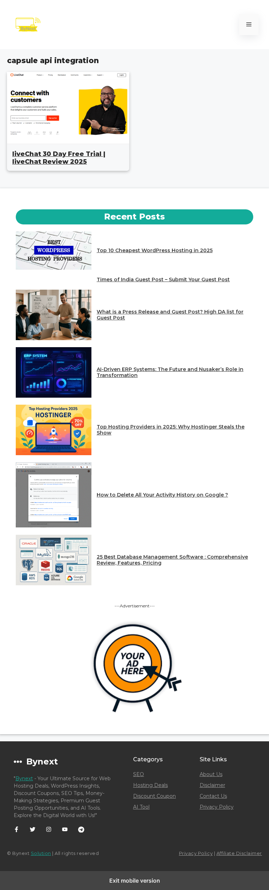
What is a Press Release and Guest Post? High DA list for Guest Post (170, 315)
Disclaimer (212, 785)
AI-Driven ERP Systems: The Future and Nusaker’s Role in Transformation (170, 372)
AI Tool (141, 807)
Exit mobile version (134, 880)
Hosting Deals (150, 785)
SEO (138, 774)
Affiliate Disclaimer (239, 853)
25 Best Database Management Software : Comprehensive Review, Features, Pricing (172, 560)
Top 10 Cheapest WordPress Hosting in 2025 (155, 250)
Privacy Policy (217, 807)
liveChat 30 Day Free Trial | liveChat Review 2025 (58, 158)
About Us (211, 774)
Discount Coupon (154, 796)
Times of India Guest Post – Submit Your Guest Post (163, 279)
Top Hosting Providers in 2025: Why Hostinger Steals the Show (170, 430)
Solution (41, 853)
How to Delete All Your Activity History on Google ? (162, 495)
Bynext (24, 778)
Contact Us (213, 796)
